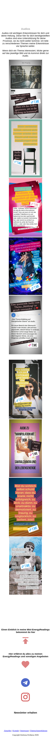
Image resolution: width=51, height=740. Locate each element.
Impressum (24, 731)
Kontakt (16, 731)
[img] (25, 15)
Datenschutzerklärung (38, 731)
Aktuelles (7, 731)
